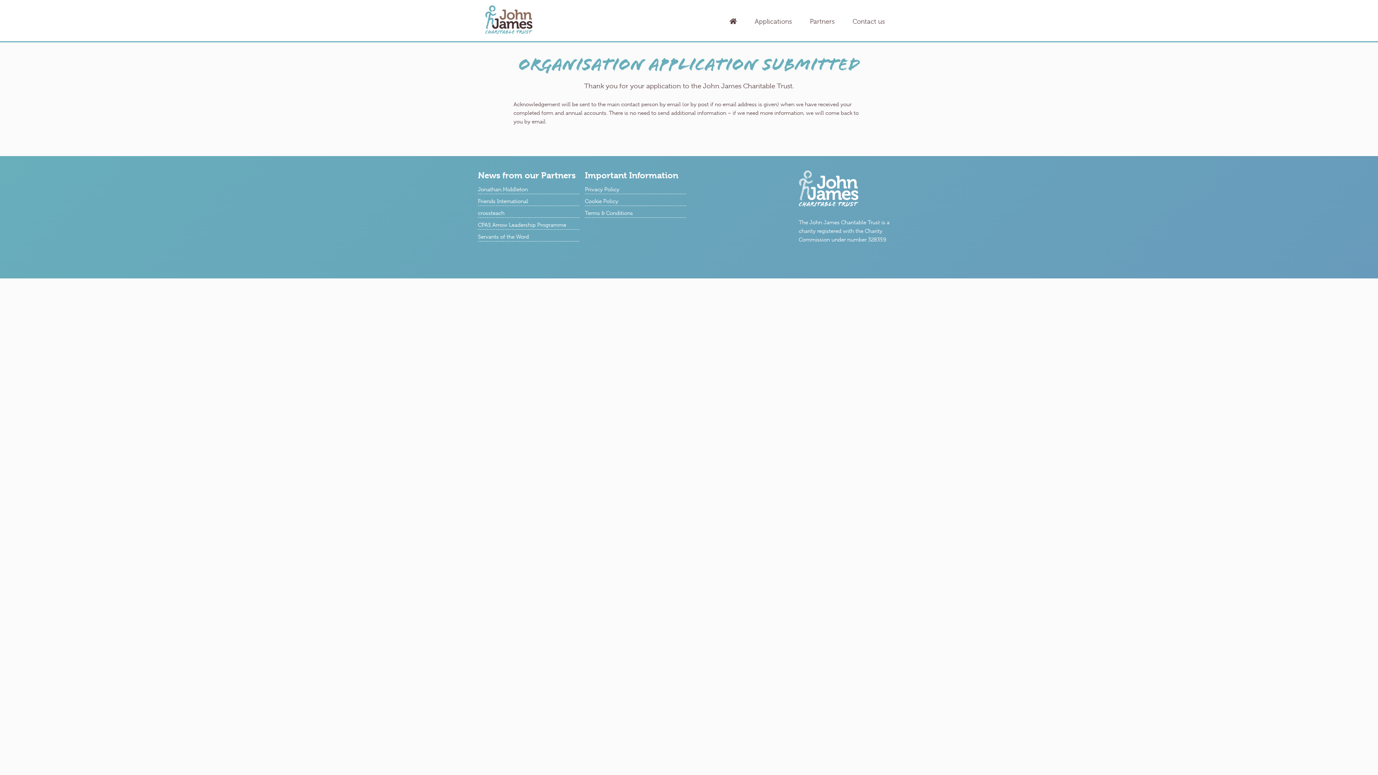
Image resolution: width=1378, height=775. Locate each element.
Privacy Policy (602, 189)
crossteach (491, 213)
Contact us (869, 21)
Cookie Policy (601, 201)
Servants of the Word (503, 237)
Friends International (503, 201)
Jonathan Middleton (503, 189)
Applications (773, 21)
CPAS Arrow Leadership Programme (522, 225)
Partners (822, 21)
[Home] (733, 22)
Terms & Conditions (609, 213)
